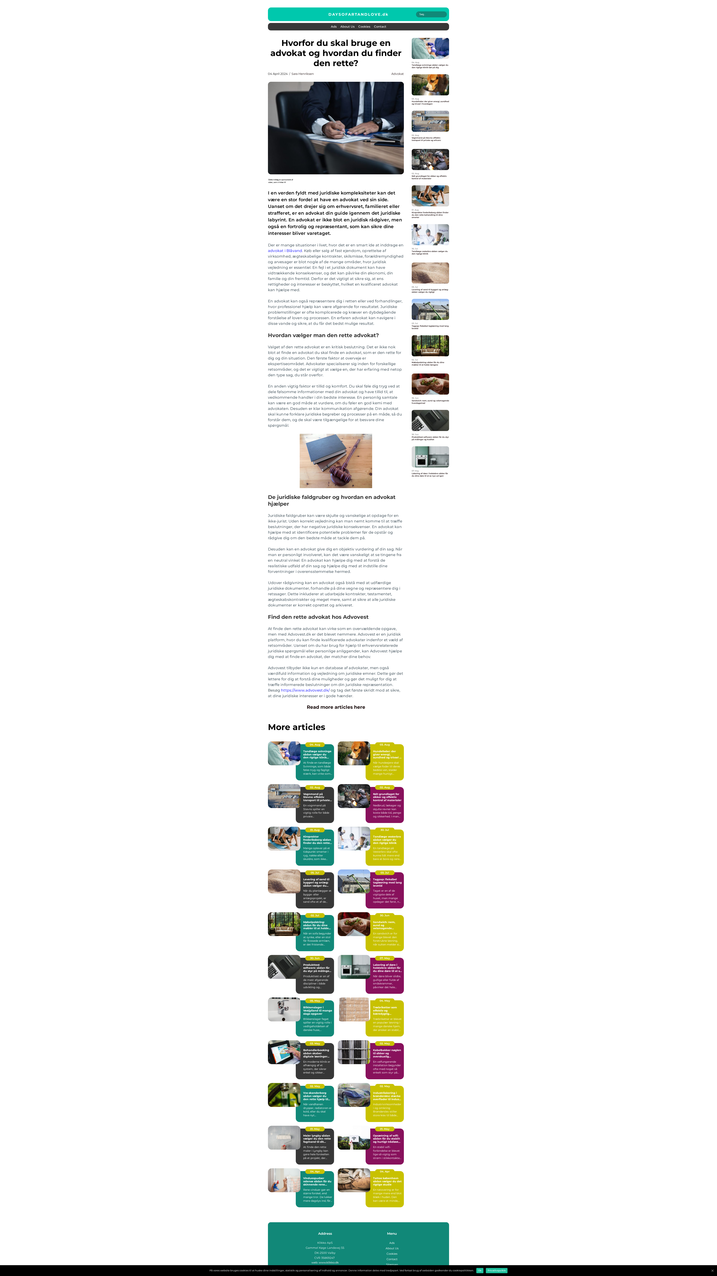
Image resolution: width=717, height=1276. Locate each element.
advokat (397, 74)
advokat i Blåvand (285, 250)
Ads (334, 26)
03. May (315, 1043)
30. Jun (384, 915)
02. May (385, 1043)
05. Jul (315, 872)
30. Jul (385, 830)
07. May (385, 958)
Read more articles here (336, 707)
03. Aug (385, 744)
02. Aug (315, 787)
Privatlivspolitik (497, 1270)
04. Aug (315, 744)
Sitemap (392, 1264)
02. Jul (315, 915)
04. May (385, 1000)
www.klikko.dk (329, 1262)
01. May (315, 1129)
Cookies (364, 26)
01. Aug (315, 830)
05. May (315, 1000)
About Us (347, 26)
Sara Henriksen (302, 74)
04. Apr (315, 1171)
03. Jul (385, 872)
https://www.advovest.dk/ (305, 690)
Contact (380, 26)
